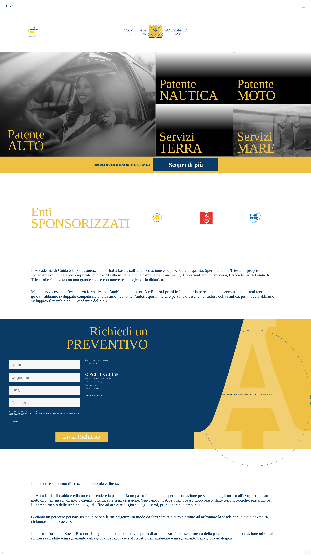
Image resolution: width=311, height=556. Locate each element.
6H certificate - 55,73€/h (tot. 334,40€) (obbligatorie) (99, 378)
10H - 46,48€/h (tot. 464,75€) (94, 392)
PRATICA (97, 363)
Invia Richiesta (81, 436)
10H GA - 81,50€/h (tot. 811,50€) (94, 395)
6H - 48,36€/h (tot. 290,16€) (93, 388)
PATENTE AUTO (91, 360)
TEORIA (89, 363)
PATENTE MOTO (103, 360)
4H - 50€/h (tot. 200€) (92, 385)
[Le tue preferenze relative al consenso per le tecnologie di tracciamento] (2, 553)
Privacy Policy (25, 412)
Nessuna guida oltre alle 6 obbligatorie (95, 382)
